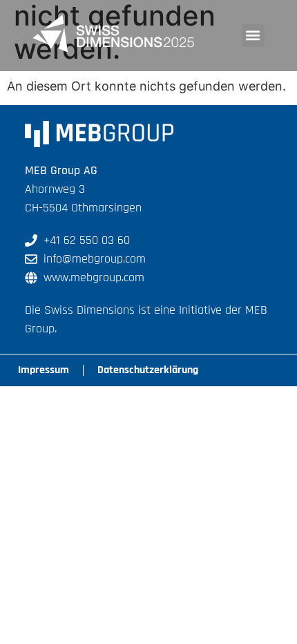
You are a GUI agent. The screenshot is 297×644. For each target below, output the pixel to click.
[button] (253, 35)
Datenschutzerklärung (147, 370)
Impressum (43, 370)
